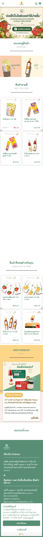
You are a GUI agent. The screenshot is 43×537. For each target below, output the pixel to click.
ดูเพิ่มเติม (35, 418)
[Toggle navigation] (3, 3)
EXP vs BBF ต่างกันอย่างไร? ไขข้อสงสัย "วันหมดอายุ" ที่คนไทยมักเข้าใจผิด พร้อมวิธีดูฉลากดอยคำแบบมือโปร (21, 402)
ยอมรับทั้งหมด (21, 523)
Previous (1, 67)
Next (42, 67)
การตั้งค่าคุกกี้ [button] (21, 530)
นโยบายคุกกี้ (28, 518)
